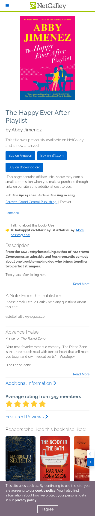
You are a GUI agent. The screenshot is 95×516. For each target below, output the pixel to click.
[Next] (90, 462)
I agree (47, 509)
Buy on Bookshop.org (24, 167)
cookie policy (45, 490)
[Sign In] (7, 6)
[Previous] (90, 454)
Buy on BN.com (52, 155)
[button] (21, 460)
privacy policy (25, 500)
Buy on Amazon (20, 155)
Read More (81, 284)
